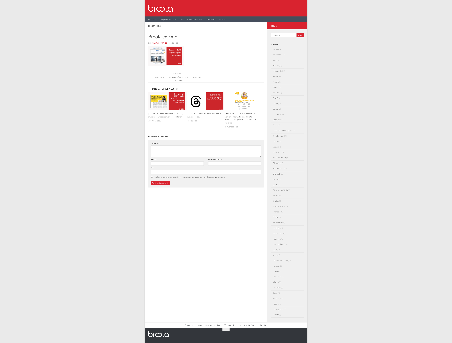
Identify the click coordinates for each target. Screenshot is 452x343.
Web (152, 168)
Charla (275, 103)
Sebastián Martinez (159, 43)
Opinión (276, 271)
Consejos (276, 120)
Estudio (275, 195)
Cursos (275, 141)
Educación (276, 163)
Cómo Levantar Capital (247, 325)
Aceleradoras (277, 55)
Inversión (276, 239)
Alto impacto (277, 71)
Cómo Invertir (210, 19)
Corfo (275, 125)
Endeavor (276, 179)
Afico (274, 60)
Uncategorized (278, 309)
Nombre (154, 159)
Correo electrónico (215, 159)
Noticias (276, 266)
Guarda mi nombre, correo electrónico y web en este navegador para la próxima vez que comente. (189, 177)
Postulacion (277, 277)
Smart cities (277, 288)
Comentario (155, 143)
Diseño (275, 147)
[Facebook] (291, 25)
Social (275, 293)
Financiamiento (278, 206)
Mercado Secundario (280, 260)
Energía (275, 185)
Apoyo (275, 76)
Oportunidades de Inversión (191, 19)
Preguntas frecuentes (169, 19)
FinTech (275, 217)
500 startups (277, 49)
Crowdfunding (278, 136)
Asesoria (276, 82)
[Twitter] (294, 25)
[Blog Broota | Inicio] (160, 8)
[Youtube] (298, 25)
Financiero (276, 212)
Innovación (277, 233)
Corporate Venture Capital (282, 130)
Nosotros (222, 19)
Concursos (277, 114)
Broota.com (152, 19)
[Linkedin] (302, 25)
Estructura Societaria (280, 190)
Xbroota (276, 315)
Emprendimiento (279, 168)
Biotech (275, 87)
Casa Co (276, 98)
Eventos (275, 201)
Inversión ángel (278, 244)
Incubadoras (277, 223)
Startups (276, 298)
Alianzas (276, 66)
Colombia (276, 109)
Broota (275, 93)
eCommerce (277, 152)
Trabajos (276, 304)
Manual (275, 255)
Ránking (276, 282)
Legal (275, 250)
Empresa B (276, 174)
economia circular (279, 158)
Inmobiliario (277, 228)
